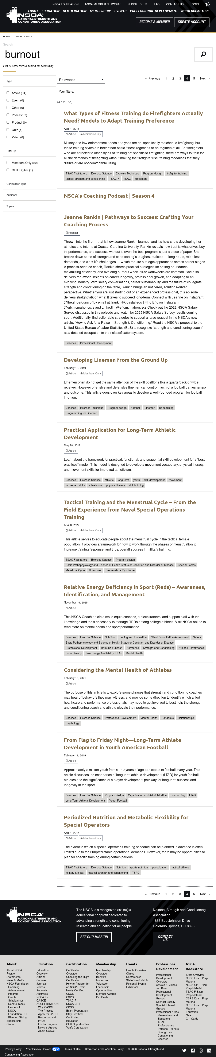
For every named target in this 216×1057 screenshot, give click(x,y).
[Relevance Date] (81, 81)
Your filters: (66, 91)
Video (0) (18, 137)
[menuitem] (72, 11)
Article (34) (19, 93)
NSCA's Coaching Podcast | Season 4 (109, 195)
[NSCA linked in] (209, 1051)
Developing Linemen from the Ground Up (116, 359)
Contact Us (165, 938)
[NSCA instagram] (201, 1051)
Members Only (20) (25, 163)
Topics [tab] (10, 206)
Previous (155, 78)
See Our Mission (94, 937)
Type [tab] (9, 81)
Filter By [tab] (11, 151)
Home (6, 36)
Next (206, 78)
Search (8, 44)
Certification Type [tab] (16, 183)
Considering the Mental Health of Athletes (118, 669)
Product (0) (19, 122)
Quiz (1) (17, 130)
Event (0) (18, 100)
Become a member (154, 22)
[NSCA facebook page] (193, 1051)
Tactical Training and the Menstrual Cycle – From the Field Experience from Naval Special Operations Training (130, 509)
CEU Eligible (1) (22, 170)
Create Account (192, 22)
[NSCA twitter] (184, 1051)
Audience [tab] (12, 195)
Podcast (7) (19, 115)
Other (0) (18, 107)
